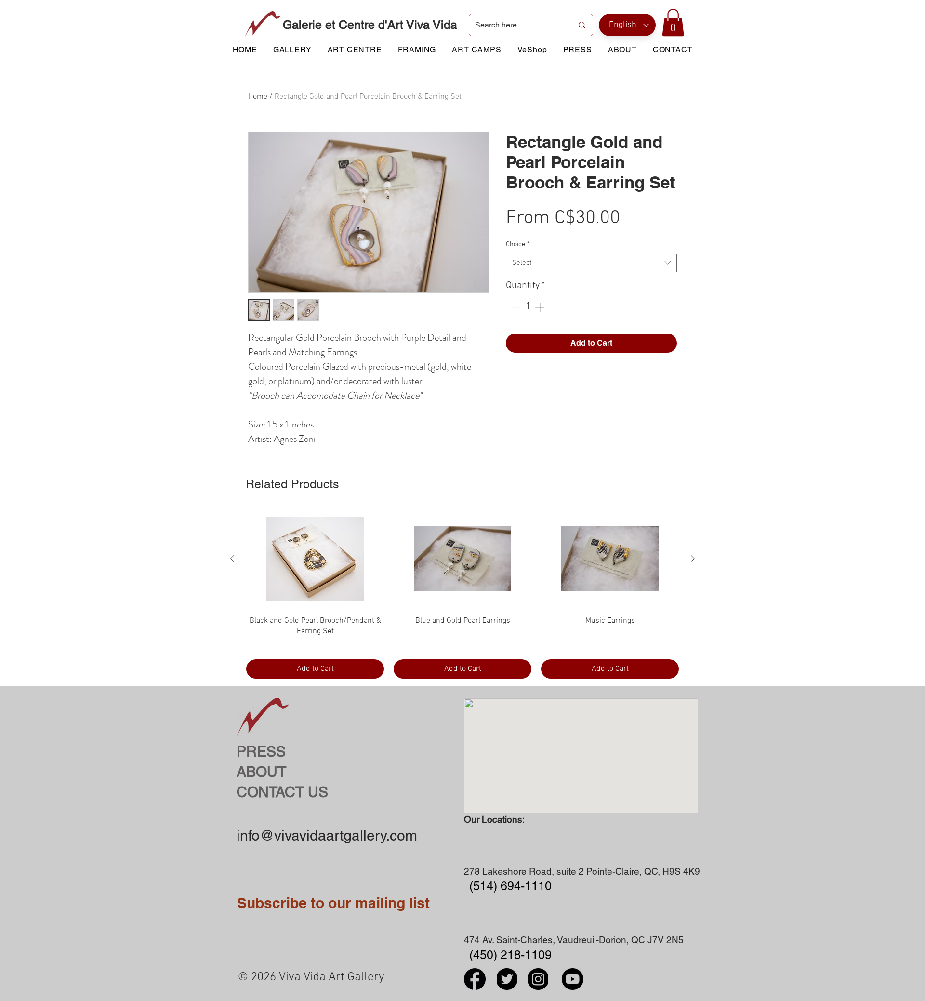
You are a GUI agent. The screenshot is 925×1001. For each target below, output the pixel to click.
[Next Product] (693, 558)
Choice (517, 244)
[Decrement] (515, 307)
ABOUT (261, 771)
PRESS (261, 751)
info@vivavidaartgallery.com (327, 835)
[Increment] (540, 307)
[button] (673, 22)
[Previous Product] (232, 558)
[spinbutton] (528, 307)
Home (257, 97)
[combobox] (591, 263)
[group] (462, 594)
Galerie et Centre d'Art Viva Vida (370, 25)
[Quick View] (315, 559)
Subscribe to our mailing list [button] (333, 902)
